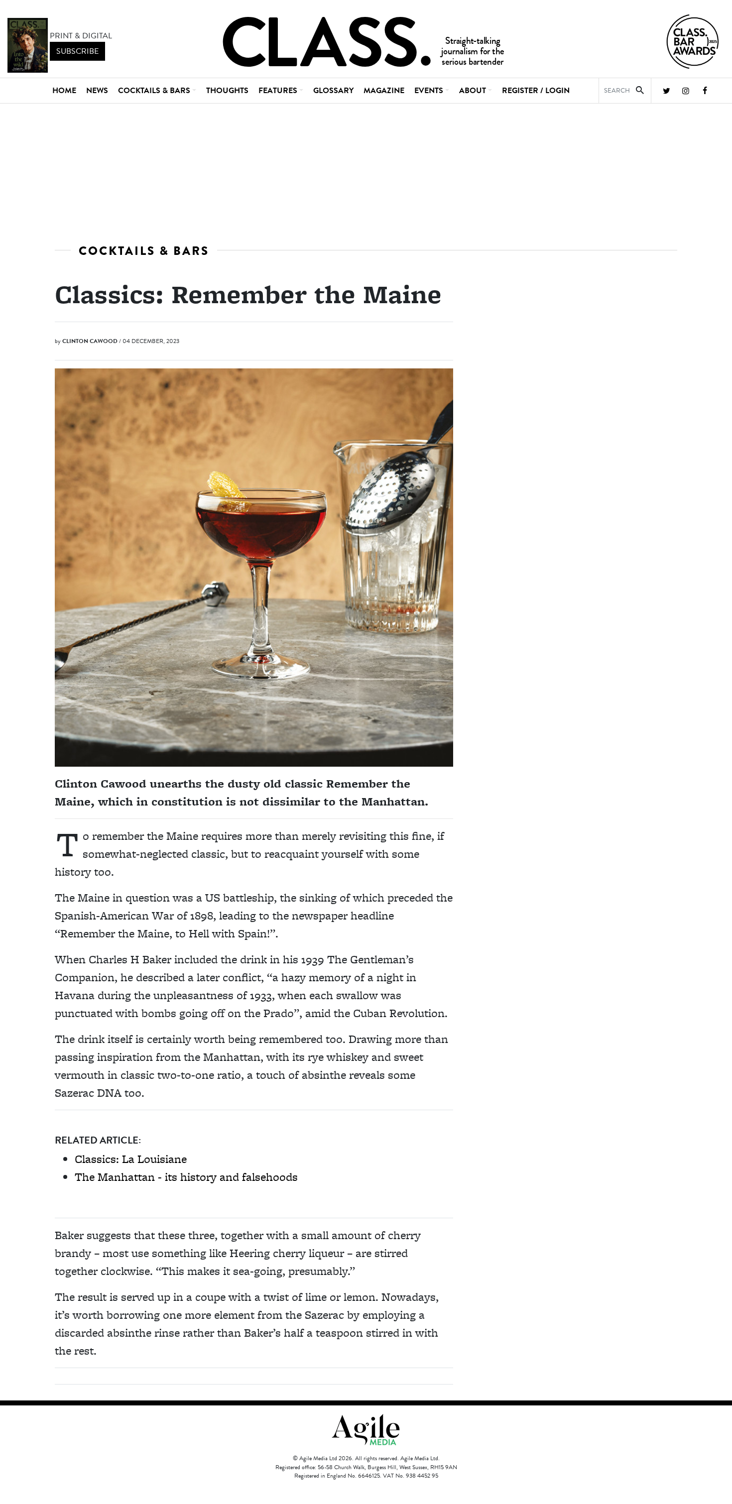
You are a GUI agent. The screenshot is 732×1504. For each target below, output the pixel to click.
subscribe (77, 51)
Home (64, 91)
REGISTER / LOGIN (536, 91)
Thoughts (227, 91)
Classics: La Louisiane (131, 1159)
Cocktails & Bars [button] (154, 91)
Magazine (384, 91)
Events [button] (428, 91)
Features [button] (277, 91)
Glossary (333, 91)
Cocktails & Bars (144, 250)
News (97, 91)
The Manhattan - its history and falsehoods (186, 1176)
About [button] (472, 91)
